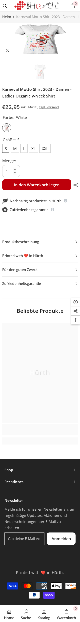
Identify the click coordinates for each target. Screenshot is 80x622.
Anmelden (61, 538)
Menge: (9, 160)
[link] (40, 432)
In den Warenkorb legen (37, 184)
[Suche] (5, 6)
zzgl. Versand (49, 107)
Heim (6, 16)
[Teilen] (74, 185)
